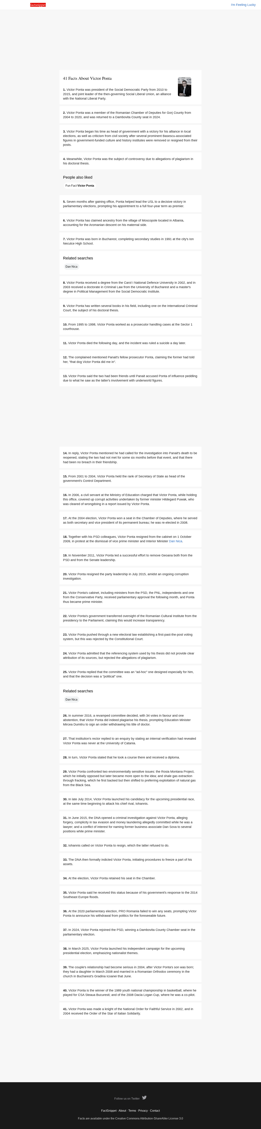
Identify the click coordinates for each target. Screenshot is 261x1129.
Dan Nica (71, 266)
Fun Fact (80, 185)
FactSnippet (108, 1110)
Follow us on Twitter (127, 1098)
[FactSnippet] (38, 5)
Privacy (143, 1110)
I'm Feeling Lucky (243, 5)
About (122, 1110)
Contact (155, 1110)
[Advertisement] (130, 40)
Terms (132, 1110)
